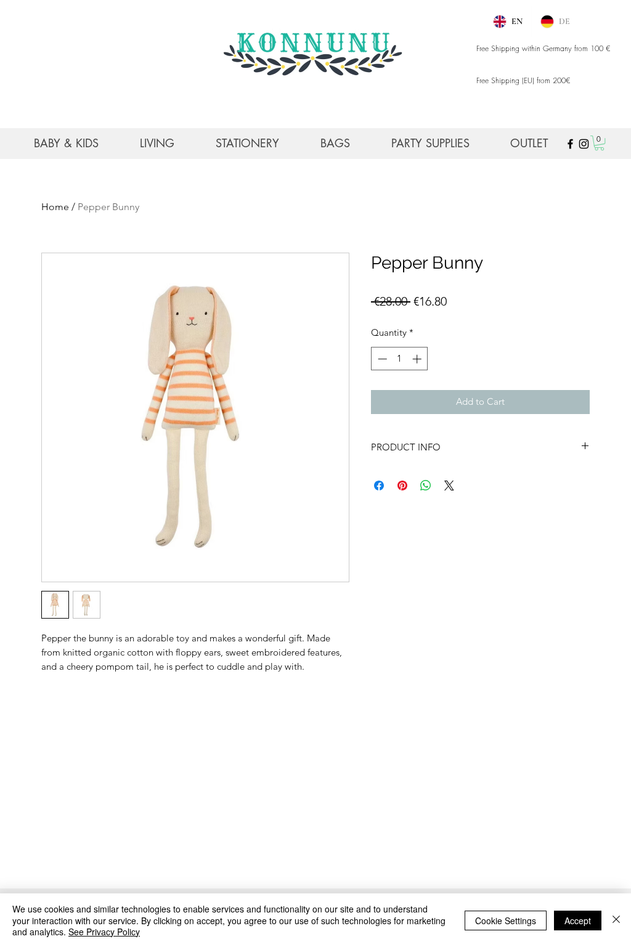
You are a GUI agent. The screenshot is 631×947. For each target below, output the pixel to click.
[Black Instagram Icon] (583, 143)
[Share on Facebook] (379, 485)
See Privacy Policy (104, 931)
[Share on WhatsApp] (425, 485)
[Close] (616, 920)
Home (55, 207)
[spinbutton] (399, 359)
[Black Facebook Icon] (570, 143)
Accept (577, 920)
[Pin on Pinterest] (402, 485)
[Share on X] (449, 485)
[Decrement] (381, 359)
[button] (599, 143)
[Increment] (418, 359)
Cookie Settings (505, 920)
